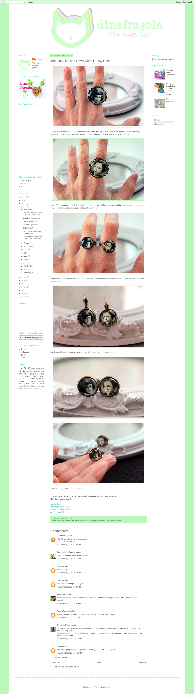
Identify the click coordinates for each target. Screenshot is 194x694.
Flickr (23, 358)
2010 (23, 294)
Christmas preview (30, 225)
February (27, 270)
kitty (40, 383)
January (26, 273)
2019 (23, 197)
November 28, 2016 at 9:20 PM (69, 587)
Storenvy (24, 184)
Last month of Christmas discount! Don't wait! (32, 238)
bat (29, 381)
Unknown (60, 566)
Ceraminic (61, 646)
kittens (28, 386)
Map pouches (169, 100)
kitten (33, 379)
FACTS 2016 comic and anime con (32, 232)
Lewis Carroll (105, 521)
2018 (23, 200)
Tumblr (23, 355)
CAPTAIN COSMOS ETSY (61, 509)
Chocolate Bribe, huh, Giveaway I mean (170, 73)
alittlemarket (79, 521)
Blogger (107, 687)
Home (99, 663)
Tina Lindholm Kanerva (66, 552)
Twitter (23, 349)
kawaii (26, 371)
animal (21, 381)
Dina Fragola (26, 181)
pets (37, 388)
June (25, 256)
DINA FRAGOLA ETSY (59, 507)
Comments (160, 124)
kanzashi (30, 388)
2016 (23, 207)
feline (36, 381)
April (25, 263)
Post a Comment (60, 658)
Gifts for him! (28, 228)
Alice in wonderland (67, 521)
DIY (24, 376)
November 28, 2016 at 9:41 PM (69, 603)
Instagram (25, 352)
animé (21, 386)
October (26, 243)
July (25, 253)
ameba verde (62, 595)
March (26, 266)
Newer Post (55, 663)
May (25, 260)
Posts (158, 120)
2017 (23, 204)
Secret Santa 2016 (30, 221)
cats (33, 369)
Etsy (22, 187)
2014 (23, 280)
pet (40, 379)
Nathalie (38, 59)
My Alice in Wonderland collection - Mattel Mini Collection (170, 89)
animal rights (30, 383)
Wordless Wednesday (31, 218)
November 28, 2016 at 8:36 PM (69, 545)
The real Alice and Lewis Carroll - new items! (32, 214)
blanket (35, 386)
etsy (99, 521)
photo (113, 521)
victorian (119, 521)
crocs (42, 376)
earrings (94, 521)
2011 (23, 290)
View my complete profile (35, 65)
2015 (23, 277)
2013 (23, 284)
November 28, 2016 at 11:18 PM (69, 617)
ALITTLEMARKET (58, 512)
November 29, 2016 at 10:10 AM (69, 639)
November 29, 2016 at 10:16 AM (69, 653)
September (27, 246)
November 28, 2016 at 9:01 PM (69, 559)
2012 (23, 287)
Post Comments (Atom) (70, 667)
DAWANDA (55, 504)
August (26, 250)
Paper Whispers (63, 611)
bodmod (33, 376)
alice (58, 521)
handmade (24, 374)
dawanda (87, 521)
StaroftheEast (62, 536)
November (27, 210)
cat (21, 368)
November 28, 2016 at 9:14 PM (69, 573)
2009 (23, 297)
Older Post (142, 663)
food (24, 379)
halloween (39, 374)
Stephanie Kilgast (64, 625)
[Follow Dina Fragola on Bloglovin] (31, 339)
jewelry (37, 371)
